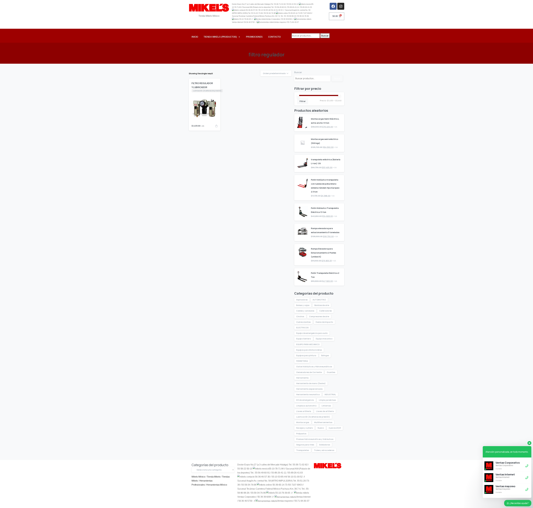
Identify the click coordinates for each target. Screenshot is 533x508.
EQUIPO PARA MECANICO (308, 344)
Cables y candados (305, 310)
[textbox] (213, 470)
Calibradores (325, 310)
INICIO (195, 37)
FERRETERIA (302, 361)
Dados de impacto (324, 322)
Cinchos (300, 316)
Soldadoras (324, 444)
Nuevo (321, 428)
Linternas (326, 405)
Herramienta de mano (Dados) (311, 383)
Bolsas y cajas (302, 305)
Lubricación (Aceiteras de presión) (313, 416)
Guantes (331, 372)
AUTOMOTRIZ (319, 299)
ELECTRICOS (302, 327)
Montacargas (302, 422)
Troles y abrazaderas (324, 450)
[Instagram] (340, 6)
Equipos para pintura (306, 355)
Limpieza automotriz (306, 405)
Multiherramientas (323, 422)
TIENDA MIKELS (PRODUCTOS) (220, 37)
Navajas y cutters (304, 428)
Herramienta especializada (309, 389)
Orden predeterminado (274, 73)
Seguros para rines (305, 444)
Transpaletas (302, 450)
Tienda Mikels (213, 477)
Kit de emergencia (305, 400)
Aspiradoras (302, 299)
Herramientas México (216, 485)
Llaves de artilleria (325, 411)
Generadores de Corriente (309, 372)
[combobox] (213, 470)
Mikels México (198, 477)
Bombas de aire (321, 305)
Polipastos (301, 433)
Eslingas (325, 355)
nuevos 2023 (335, 428)
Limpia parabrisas (327, 400)
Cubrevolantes (303, 322)
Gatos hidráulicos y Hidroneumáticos (314, 366)
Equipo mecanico (324, 338)
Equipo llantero (303, 338)
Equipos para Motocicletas (309, 350)
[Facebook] (333, 6)
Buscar (325, 35)
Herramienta (302, 377)
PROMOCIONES (254, 37)
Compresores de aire (319, 316)
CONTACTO (274, 37)
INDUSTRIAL (330, 394)
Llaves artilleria (303, 411)
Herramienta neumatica (308, 394)
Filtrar (303, 101)
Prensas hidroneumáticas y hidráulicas (314, 439)
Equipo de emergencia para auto (312, 333)
